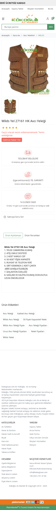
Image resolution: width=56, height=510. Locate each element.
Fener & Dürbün (9, 430)
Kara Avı (5, 441)
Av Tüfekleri (7, 427)
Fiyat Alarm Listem (10, 481)
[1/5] (3, 127)
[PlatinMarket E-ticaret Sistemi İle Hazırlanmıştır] (18, 502)
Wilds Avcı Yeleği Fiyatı (14, 325)
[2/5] (5, 127)
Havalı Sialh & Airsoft (11, 434)
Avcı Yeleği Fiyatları (38, 325)
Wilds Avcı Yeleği (11, 319)
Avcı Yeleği (8, 313)
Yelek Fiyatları (37, 331)
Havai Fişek (6, 448)
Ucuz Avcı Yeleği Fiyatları (15, 331)
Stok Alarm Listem (9, 474)
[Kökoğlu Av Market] (25, 18)
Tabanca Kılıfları (9, 452)
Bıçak (4, 437)
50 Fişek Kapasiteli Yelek (35, 319)
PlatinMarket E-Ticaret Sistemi (20, 507)
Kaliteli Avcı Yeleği (26, 313)
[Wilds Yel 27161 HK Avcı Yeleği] (28, 68)
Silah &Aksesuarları (10, 445)
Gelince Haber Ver (12, 139)
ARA (51, 26)
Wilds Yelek (8, 337)
